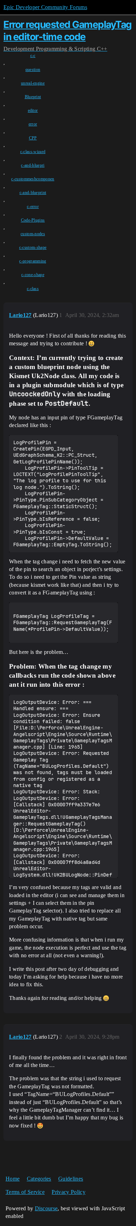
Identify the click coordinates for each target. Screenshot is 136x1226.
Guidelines (70, 1179)
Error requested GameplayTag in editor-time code (67, 31)
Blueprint (33, 96)
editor (33, 110)
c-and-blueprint (33, 192)
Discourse (46, 1208)
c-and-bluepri (32, 165)
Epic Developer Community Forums (45, 7)
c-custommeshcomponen (32, 178)
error (33, 124)
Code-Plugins (33, 220)
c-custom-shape (32, 247)
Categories (39, 1179)
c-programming (32, 261)
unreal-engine (33, 83)
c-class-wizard (32, 151)
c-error (33, 206)
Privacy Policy (68, 1192)
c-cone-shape (32, 274)
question (32, 69)
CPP (33, 138)
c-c (33, 55)
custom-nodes (33, 233)
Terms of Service (25, 1192)
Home (13, 1179)
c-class (33, 288)
